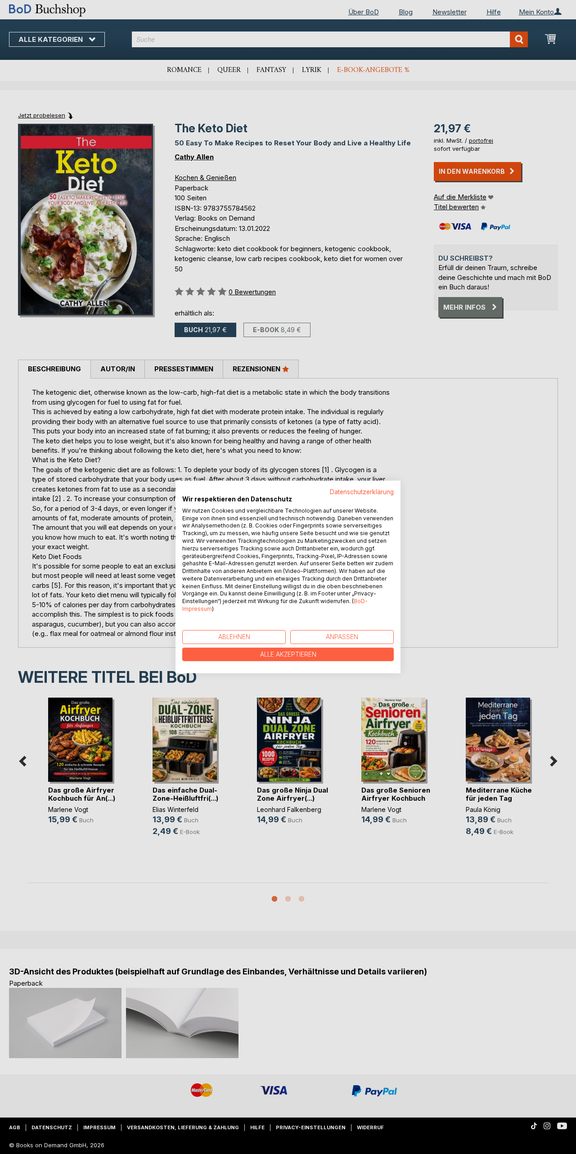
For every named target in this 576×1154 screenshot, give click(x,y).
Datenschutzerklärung (362, 492)
